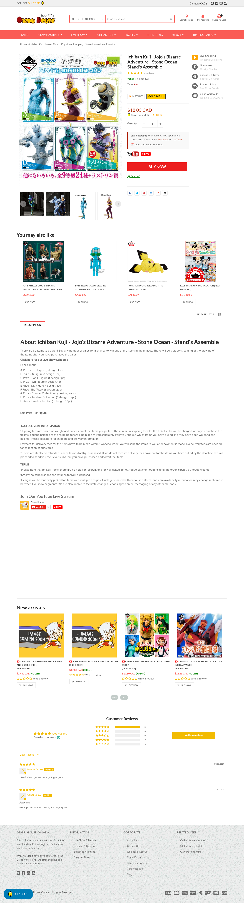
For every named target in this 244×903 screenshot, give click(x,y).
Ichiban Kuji (37, 44)
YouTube (177, 139)
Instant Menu (52, 44)
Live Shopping (208, 56)
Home (23, 44)
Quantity (132, 123)
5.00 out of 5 (59, 733)
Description (32, 325)
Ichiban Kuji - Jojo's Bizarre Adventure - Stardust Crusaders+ (42, 287)
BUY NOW (30, 301)
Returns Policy (208, 84)
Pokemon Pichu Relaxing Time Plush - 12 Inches (145, 287)
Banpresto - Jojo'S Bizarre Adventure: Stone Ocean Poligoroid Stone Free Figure (92, 287)
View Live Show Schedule (149, 144)
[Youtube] (221, 3)
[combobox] (137, 19)
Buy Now (28, 685)
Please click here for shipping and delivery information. (65, 439)
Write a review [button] (194, 735)
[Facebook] (216, 3)
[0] (130, 193)
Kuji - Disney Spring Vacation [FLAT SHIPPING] (200, 287)
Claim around (146, 115)
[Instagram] (225, 3)
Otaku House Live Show (98, 44)
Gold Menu (156, 96)
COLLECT (28, 3)
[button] (135, 73)
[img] (27, 764)
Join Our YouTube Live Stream (47, 496)
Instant (137, 96)
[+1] (158, 193)
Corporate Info (135, 868)
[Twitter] (212, 3)
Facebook (163, 139)
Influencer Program (137, 863)
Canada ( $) (199, 3)
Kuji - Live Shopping (72, 44)
